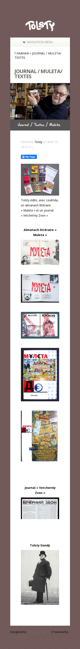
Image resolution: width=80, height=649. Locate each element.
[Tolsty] (40, 28)
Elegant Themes (38, 632)
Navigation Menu (40, 42)
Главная (22, 53)
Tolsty (38, 142)
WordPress (18, 637)
